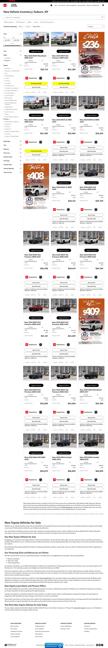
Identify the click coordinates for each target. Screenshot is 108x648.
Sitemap (71, 645)
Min (4, 37)
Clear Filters (36, 26)
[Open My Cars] (102, 5)
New (56, 5)
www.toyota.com (90, 645)
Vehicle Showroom (67, 507)
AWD (29, 22)
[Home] (6, 5)
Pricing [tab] (30, 60)
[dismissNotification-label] (105, 632)
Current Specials (15, 636)
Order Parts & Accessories (42, 631)
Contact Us (87, 626)
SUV (36, 22)
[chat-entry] (103, 641)
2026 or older (9, 22)
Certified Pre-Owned (16, 631)
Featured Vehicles (15, 634)
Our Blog (86, 631)
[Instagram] (102, 645)
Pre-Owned (61, 5)
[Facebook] (97, 645)
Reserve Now (63, 147)
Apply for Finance (36, 51)
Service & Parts (82, 5)
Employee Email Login (79, 645)
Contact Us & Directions (90, 628)
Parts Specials (39, 634)
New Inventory (15, 626)
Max (14, 37)
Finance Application (66, 626)
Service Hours (39, 636)
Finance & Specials (71, 5)
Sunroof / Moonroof (47, 22)
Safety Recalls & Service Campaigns (44, 645)
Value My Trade (36, 87)
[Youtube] (100, 645)
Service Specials (39, 628)
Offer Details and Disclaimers (85, 76)
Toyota (28, 26)
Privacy (66, 645)
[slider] (4, 46)
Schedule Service (39, 626)
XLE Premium (20, 22)
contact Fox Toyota (79, 608)
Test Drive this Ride (36, 83)
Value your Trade (65, 628)
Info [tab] (42, 60)
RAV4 (20, 26)
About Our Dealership (93, 5)
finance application (46, 578)
